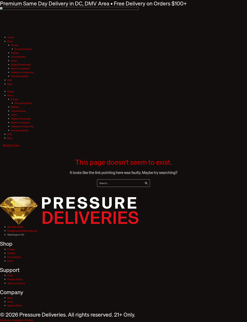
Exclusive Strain (23, 49)
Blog (9, 84)
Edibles (15, 53)
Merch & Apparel (20, 68)
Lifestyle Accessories (22, 72)
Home (10, 37)
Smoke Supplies (19, 76)
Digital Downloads (21, 64)
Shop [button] (10, 41)
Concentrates (18, 57)
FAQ (9, 80)
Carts (14, 61)
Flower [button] (14, 45)
